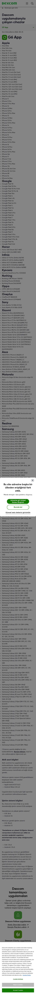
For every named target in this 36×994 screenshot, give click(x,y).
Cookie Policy (27, 975)
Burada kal (18, 507)
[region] (18, 968)
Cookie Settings (18, 979)
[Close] (32, 480)
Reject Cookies (18, 984)
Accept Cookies (18, 990)
